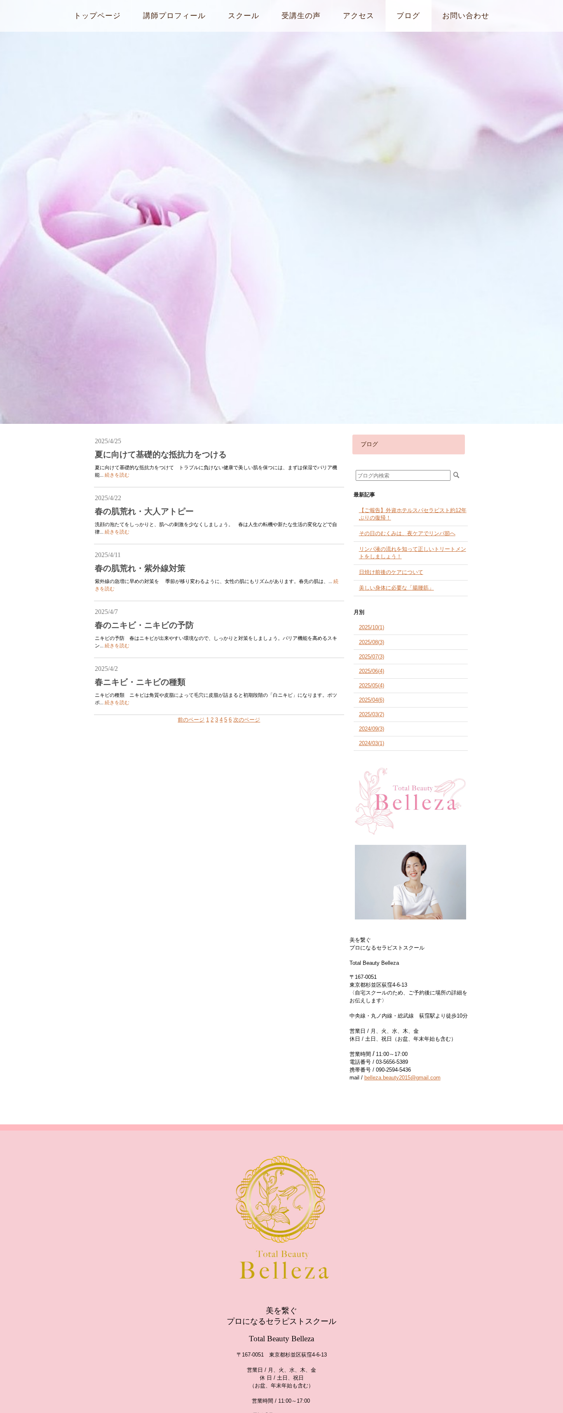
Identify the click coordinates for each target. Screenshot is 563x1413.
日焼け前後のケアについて (391, 572)
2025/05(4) (371, 685)
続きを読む (117, 475)
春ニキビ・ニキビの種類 (140, 682)
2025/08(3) (371, 642)
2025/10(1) (371, 627)
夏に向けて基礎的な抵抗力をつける (161, 454)
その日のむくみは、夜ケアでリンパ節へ (407, 533)
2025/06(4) (371, 671)
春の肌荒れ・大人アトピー (144, 511)
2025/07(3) (371, 657)
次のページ (246, 720)
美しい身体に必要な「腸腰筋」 (396, 588)
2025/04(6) (371, 700)
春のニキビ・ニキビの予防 (144, 625)
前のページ (191, 720)
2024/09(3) (371, 729)
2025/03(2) (371, 714)
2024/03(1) (371, 743)
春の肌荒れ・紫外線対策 (140, 568)
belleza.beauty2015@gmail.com (402, 1077)
